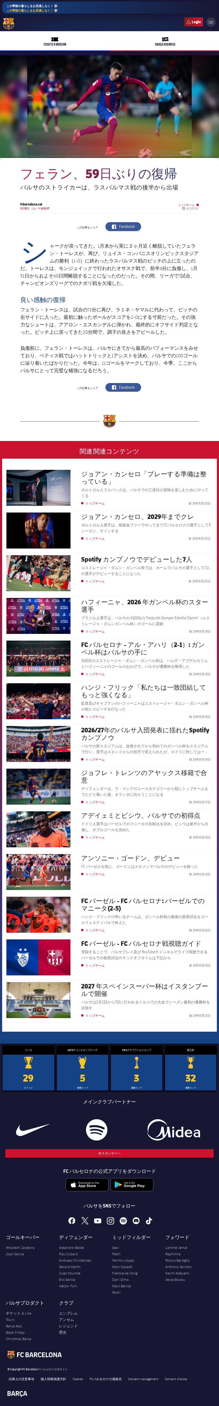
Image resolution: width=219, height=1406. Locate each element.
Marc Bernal (121, 1286)
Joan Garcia (15, 1254)
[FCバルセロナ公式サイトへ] (8, 23)
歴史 (63, 1332)
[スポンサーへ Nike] (32, 1130)
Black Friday (15, 1332)
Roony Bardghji (177, 1260)
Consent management (143, 1379)
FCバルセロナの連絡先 (105, 1379)
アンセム (66, 1319)
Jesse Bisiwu (175, 1279)
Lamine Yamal (176, 1247)
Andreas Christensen (75, 1260)
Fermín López (123, 1260)
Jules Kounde (69, 1273)
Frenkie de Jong (124, 1273)
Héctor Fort (68, 1286)
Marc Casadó (122, 1267)
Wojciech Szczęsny (20, 1247)
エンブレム (68, 1313)
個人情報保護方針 (53, 1379)
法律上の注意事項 (21, 1379)
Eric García (67, 1279)
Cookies (78, 1379)
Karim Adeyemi (177, 1273)
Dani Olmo (120, 1279)
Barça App (14, 1326)
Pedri (116, 1254)
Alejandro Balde (71, 1247)
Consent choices (176, 1379)
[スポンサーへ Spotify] (97, 1130)
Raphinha (173, 1254)
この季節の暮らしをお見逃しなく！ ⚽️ (32, 8)
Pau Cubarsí (68, 1254)
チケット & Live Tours (18, 1316)
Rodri (116, 1292)
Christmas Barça (18, 1339)
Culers (193, 21)
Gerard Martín (70, 1267)
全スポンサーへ (109, 1153)
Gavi (115, 1247)
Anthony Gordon (178, 1267)
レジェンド (68, 1326)
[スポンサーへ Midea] (173, 1130)
